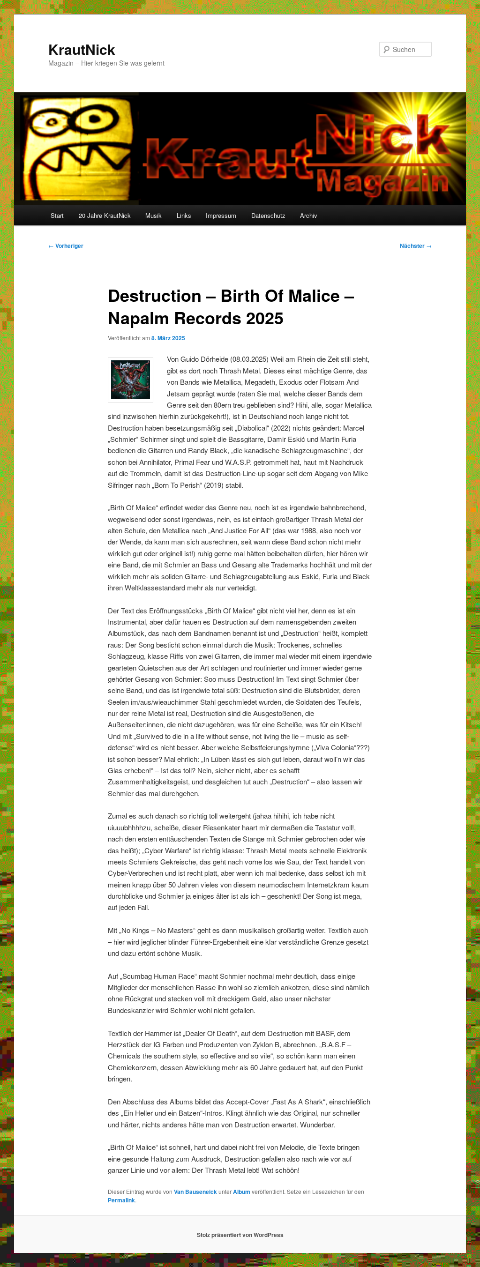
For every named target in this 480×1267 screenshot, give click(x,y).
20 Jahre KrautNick (105, 215)
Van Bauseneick (195, 1191)
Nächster (416, 245)
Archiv (308, 215)
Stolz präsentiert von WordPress (240, 1234)
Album (241, 1191)
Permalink (121, 1200)
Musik (153, 215)
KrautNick (81, 49)
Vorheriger (65, 245)
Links (184, 215)
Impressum (221, 215)
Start (57, 215)
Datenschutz (268, 215)
